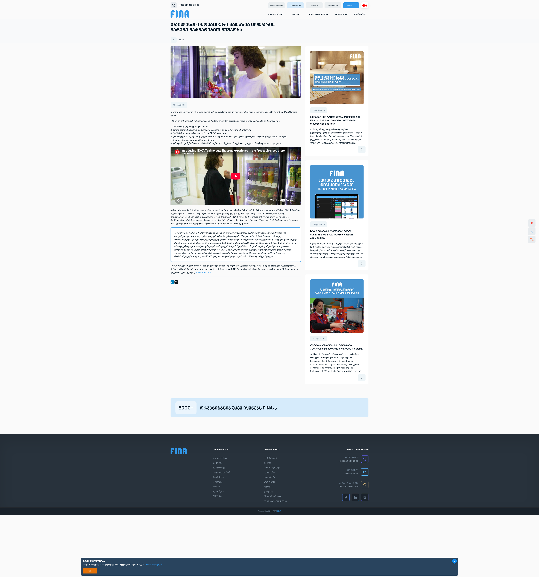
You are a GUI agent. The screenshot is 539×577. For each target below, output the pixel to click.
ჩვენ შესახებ (276, 5)
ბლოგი (314, 5)
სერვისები (341, 14)
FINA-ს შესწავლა (272, 496)
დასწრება (218, 491)
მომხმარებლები (318, 14)
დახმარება (333, 5)
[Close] (454, 561)
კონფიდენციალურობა (275, 501)
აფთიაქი (217, 481)
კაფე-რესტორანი (222, 472)
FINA (279, 511)
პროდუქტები (275, 14)
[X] (176, 282)
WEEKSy (217, 496)
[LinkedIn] (172, 282)
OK (90, 571)
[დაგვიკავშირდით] (531, 239)
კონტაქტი (359, 14)
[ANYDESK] (531, 223)
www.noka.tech (203, 272)
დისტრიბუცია (220, 467)
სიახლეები (295, 5)
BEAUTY (217, 486)
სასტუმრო (218, 477)
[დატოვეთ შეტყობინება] (531, 231)
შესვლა (351, 5)
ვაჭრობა (217, 462)
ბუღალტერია (220, 458)
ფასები (296, 14)
